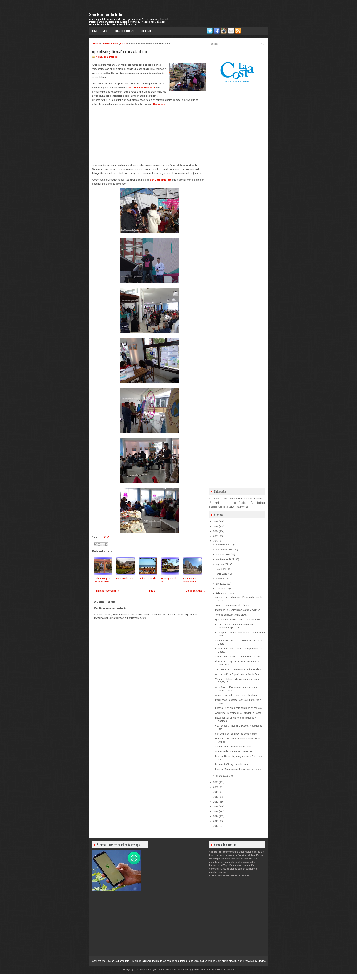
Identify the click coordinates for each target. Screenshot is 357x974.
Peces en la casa (125, 578)
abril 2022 (221, 583)
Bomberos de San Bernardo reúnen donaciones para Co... (234, 626)
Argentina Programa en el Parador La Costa (238, 712)
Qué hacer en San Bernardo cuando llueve (237, 619)
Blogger (262, 960)
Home (94, 31)
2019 (215, 792)
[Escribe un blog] (99, 544)
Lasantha (171, 969)
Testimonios (241, 506)
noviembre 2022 (224, 549)
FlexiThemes (140, 969)
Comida (233, 498)
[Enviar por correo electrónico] (95, 544)
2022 (215, 541)
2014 (215, 816)
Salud (232, 506)
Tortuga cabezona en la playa (231, 614)
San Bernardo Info (105, 14)
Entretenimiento (110, 43)
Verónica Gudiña (236, 855)
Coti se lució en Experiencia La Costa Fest (237, 674)
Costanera (159, 104)
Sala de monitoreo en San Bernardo (234, 746)
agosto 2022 (223, 564)
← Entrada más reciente (106, 590)
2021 (215, 782)
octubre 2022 (223, 554)
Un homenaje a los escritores (102, 580)
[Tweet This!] (104, 537)
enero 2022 (222, 775)
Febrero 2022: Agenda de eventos (233, 764)
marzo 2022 (222, 588)
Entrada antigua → (195, 590)
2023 (215, 536)
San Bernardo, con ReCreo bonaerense (236, 733)
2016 (215, 806)
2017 (215, 801)
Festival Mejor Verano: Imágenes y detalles (238, 769)
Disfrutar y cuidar (148, 578)
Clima (224, 498)
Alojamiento (214, 499)
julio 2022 (221, 569)
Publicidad (145, 31)
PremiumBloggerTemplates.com (194, 969)
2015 (215, 811)
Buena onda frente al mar (190, 580)
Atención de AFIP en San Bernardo (233, 751)
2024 (215, 531)
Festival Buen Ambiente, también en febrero (238, 707)
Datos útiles (245, 498)
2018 (215, 797)
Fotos (123, 43)
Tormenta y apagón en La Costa (232, 605)
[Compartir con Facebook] (106, 544)
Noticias (258, 502)
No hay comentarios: (107, 56)
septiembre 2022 (225, 559)
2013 (215, 821)
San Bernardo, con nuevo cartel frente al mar (238, 669)
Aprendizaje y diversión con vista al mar (119, 51)
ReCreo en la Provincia (141, 87)
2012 (215, 826)
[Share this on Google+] (109, 537)
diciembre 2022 (224, 544)
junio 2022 (221, 573)
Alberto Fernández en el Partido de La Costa (238, 656)
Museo (106, 31)
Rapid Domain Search (223, 969)
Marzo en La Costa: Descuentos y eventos (237, 609)
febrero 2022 (223, 593)
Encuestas (259, 498)
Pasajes (213, 506)
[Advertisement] (149, 135)
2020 (215, 787)
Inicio (152, 590)
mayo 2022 (222, 578)
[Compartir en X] (102, 544)
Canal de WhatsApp (124, 31)
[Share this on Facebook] (100, 537)
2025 (215, 526)
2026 (215, 521)
